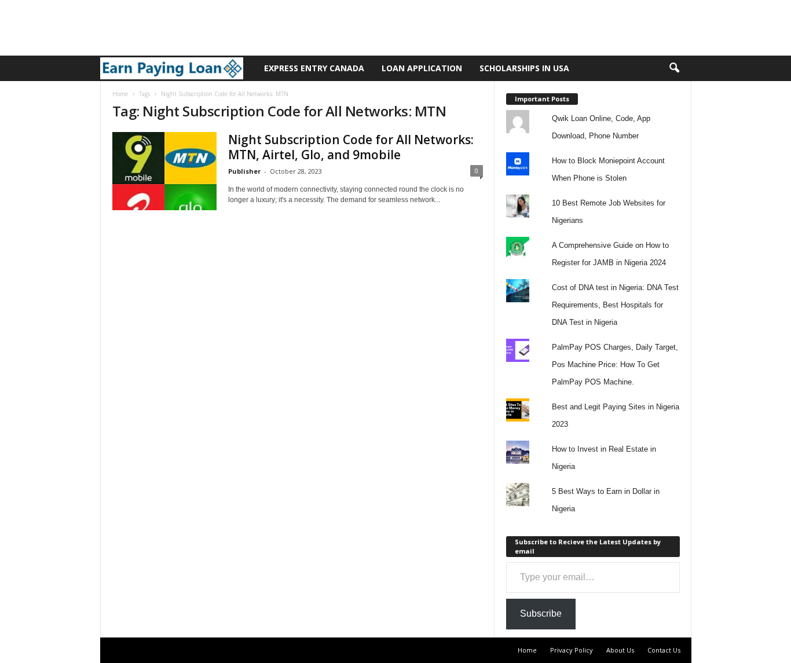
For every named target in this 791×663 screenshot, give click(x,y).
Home (120, 94)
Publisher (244, 171)
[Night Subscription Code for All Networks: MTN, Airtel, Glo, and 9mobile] (164, 171)
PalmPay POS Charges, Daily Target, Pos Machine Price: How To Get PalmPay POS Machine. (615, 364)
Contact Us (663, 650)
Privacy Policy (571, 650)
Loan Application (422, 68)
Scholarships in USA (524, 68)
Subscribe (541, 613)
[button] (674, 68)
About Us (620, 650)
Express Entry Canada (314, 68)
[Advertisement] (211, 26)
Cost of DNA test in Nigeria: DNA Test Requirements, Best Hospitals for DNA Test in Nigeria (615, 305)
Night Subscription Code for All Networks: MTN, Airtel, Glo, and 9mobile (351, 147)
